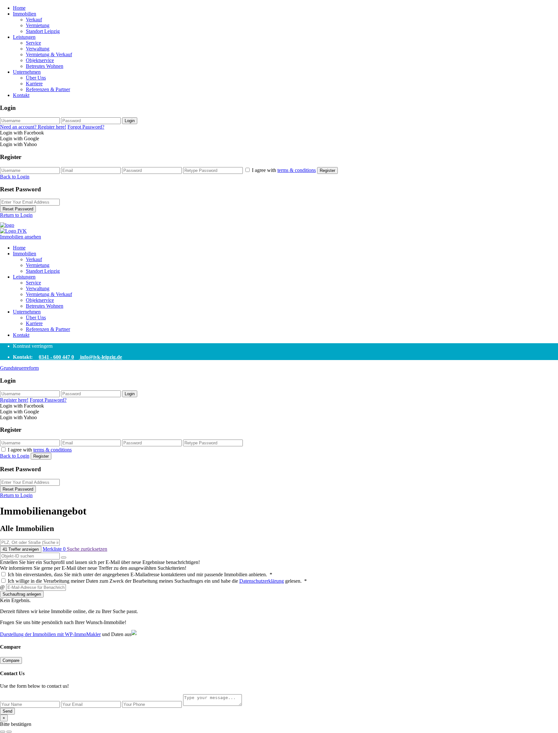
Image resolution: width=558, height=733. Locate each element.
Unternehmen (27, 72)
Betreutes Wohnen (44, 66)
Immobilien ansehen (20, 236)
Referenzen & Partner (48, 89)
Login (130, 120)
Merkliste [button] (54, 549)
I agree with (284, 170)
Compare (11, 660)
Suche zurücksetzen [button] (87, 549)
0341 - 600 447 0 (56, 357)
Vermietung (37, 25)
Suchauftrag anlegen (22, 594)
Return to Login (16, 215)
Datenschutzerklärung (261, 581)
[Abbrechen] (2, 732)
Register (327, 170)
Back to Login (14, 176)
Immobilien (24, 13)
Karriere (34, 83)
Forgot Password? (85, 127)
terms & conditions (296, 170)
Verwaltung (37, 48)
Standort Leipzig (43, 31)
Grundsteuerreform (19, 368)
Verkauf (34, 19)
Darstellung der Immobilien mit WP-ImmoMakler (50, 634)
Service (33, 43)
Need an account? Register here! (33, 127)
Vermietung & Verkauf (49, 54)
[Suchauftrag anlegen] (9, 732)
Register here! (14, 400)
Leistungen (24, 37)
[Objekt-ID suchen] (63, 557)
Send (7, 711)
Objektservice (40, 60)
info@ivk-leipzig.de (100, 357)
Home (19, 8)
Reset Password (18, 209)
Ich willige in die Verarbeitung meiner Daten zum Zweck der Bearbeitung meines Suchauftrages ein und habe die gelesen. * (156, 581)
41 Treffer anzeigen (21, 549)
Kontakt (21, 95)
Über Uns (36, 77)
